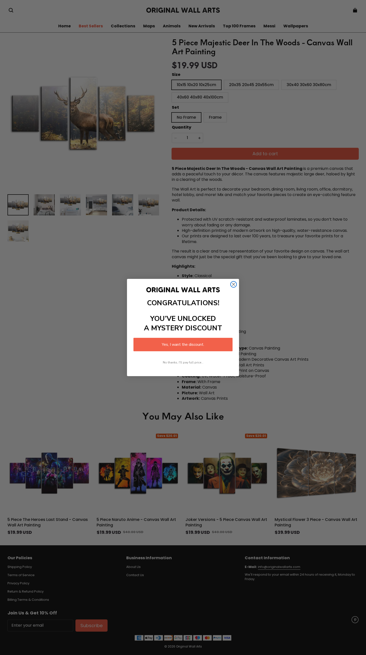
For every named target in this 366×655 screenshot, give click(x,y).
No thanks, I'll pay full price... (183, 362)
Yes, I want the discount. (183, 344)
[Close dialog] (234, 284)
